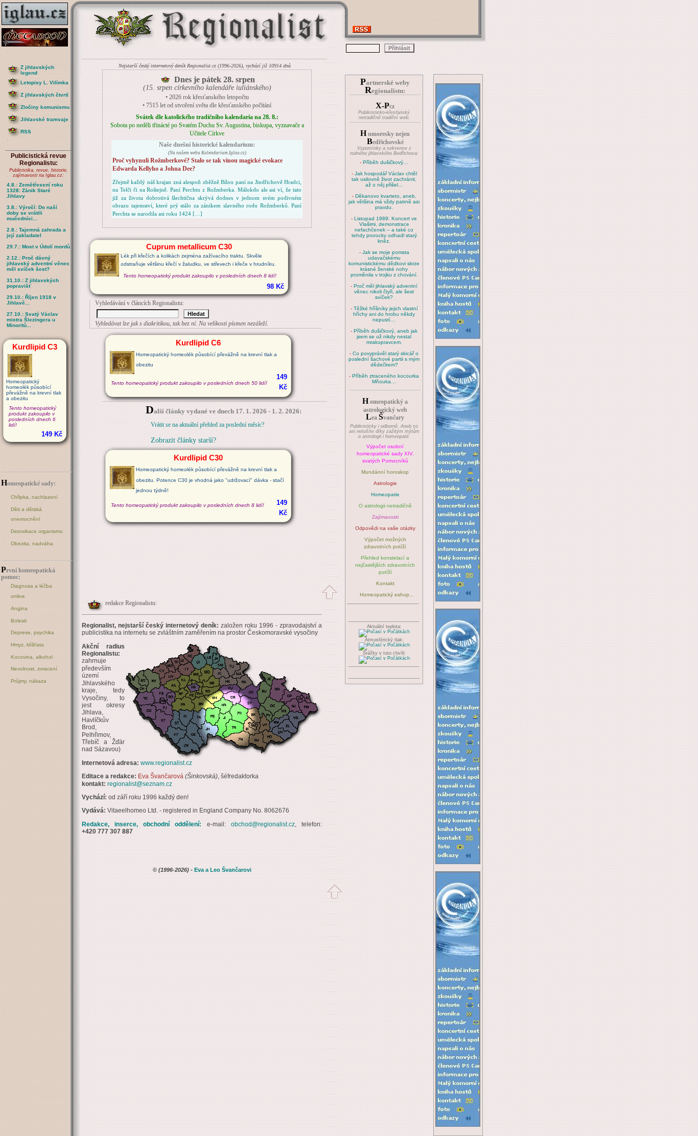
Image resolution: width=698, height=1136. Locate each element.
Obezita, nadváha (32, 543)
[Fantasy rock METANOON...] (38, 44)
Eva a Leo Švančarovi (222, 870)
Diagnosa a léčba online (31, 591)
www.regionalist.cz (166, 763)
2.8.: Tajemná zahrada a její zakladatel (36, 232)
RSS (25, 131)
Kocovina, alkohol (32, 657)
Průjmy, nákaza (28, 681)
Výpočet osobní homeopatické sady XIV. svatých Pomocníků (385, 453)
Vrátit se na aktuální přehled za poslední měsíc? (207, 424)
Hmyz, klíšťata (27, 644)
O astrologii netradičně (385, 505)
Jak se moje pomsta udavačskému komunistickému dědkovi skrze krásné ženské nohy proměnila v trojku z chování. (384, 263)
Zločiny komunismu (44, 107)
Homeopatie (385, 494)
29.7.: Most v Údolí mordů (38, 246)
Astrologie (385, 483)
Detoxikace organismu (37, 531)
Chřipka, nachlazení (34, 497)
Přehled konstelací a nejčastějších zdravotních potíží (385, 565)
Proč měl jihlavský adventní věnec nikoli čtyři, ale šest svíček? (385, 291)
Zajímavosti (385, 517)
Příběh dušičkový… (385, 162)
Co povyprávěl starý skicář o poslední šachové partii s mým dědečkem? (384, 359)
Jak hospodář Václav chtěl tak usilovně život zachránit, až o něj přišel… (384, 179)
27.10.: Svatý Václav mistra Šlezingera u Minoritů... (32, 319)
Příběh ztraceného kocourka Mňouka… (385, 378)
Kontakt (385, 583)
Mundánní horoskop (385, 472)
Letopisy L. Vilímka (44, 82)
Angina (19, 608)
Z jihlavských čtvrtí (44, 95)
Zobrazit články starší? (183, 440)
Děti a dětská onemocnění (26, 514)
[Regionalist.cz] (124, 47)
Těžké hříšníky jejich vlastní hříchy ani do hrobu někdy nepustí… (385, 314)
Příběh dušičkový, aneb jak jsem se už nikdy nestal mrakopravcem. (385, 336)
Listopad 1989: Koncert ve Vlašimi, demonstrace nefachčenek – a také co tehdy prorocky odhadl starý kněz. (384, 230)
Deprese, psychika (32, 632)
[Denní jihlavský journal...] (38, 25)
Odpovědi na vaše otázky (385, 528)
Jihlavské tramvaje (44, 119)
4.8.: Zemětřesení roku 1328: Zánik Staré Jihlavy (35, 190)
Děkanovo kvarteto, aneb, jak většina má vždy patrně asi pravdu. (384, 201)
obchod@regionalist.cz (263, 824)
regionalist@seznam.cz (139, 783)
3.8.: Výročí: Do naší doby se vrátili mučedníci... (32, 212)
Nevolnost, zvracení (34, 668)
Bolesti (19, 620)
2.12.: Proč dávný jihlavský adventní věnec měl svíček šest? (38, 263)
